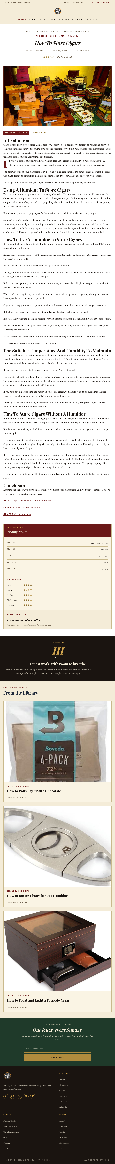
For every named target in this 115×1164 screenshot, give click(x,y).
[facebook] (5, 1096)
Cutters (49, 19)
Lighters (63, 19)
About (62, 1120)
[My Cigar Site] (57, 11)
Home (29, 32)
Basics (22, 19)
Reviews (77, 19)
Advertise (63, 1137)
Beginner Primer (10, 1126)
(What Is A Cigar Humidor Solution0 (21, 507)
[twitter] (19, 1096)
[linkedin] (32, 1096)
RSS (61, 1148)
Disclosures (64, 1142)
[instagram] (12, 1096)
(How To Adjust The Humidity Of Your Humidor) (27, 500)
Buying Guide (9, 1120)
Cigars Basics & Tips (48, 32)
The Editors (64, 1126)
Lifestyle (91, 19)
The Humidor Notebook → (99, 2)
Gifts (5, 1137)
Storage (6, 1142)
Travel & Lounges (11, 1131)
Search (66, 2)
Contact (62, 1131)
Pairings (6, 1148)
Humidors (35, 19)
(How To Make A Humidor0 (17, 514)
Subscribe (78, 2)
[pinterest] (26, 1096)
